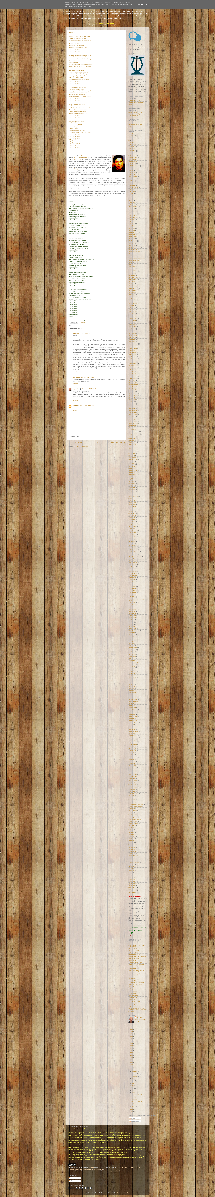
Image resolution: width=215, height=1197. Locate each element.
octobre (134, 1073)
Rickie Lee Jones (133, 701)
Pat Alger (130, 639)
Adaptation (131, 135)
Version (130, 872)
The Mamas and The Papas (135, 804)
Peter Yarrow (131, 664)
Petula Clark (131, 667)
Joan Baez (131, 476)
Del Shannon (131, 275)
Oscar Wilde (131, 632)
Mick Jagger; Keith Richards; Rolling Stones (136, 599)
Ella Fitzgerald (132, 320)
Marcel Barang (132, 993)
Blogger (129, 1192)
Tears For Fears (132, 774)
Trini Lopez (131, 864)
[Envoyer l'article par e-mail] (70, 325)
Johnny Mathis (132, 507)
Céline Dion (131, 230)
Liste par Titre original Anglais (136, 102)
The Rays (131, 812)
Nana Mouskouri (132, 609)
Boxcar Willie (131, 213)
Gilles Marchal (132, 386)
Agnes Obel (131, 138)
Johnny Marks (132, 504)
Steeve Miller (131, 761)
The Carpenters (132, 780)
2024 (131, 1034)
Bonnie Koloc (131, 204)
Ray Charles (131, 684)
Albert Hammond (132, 144)
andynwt (118, 1192)
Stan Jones (131, 755)
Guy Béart (131, 401)
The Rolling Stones (133, 815)
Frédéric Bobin (132, 968)
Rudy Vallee (131, 729)
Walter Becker (132, 881)
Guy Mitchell (131, 404)
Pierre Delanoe (132, 671)
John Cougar (131, 489)
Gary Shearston (132, 367)
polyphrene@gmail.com (116, 1170)
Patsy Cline (131, 641)
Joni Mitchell (131, 511)
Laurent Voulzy (132, 534)
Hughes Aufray (132, 425)
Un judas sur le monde (134, 1006)
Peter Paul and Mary (133, 662)
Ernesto (130, 331)
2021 (131, 1041)
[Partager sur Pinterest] (77, 323)
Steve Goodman (132, 765)
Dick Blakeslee (132, 281)
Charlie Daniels (132, 236)
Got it (148, 4)
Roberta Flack (132, 707)
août (133, 1078)
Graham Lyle (131, 397)
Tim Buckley (131, 825)
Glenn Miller (131, 391)
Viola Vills (131, 877)
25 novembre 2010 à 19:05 (89, 388)
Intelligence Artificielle (134, 434)
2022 (131, 1038)
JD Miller (130, 449)
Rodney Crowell (132, 716)
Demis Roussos (132, 279)
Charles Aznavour (133, 232)
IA (129, 427)
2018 (131, 1048)
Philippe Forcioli (132, 997)
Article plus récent (75, 442)
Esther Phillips (132, 333)
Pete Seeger (131, 660)
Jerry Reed (131, 461)
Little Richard (131, 567)
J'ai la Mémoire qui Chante (135, 974)
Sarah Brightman (132, 735)
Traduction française (133, 862)
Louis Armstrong (132, 573)
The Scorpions (132, 817)
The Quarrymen (132, 810)
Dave (129, 264)
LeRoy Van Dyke (132, 549)
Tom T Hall (131, 840)
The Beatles (131, 778)
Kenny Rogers (132, 524)
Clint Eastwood (132, 253)
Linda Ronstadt (132, 560)
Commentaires (135, 1121)
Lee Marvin (131, 543)
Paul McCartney (132, 647)
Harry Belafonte (132, 414)
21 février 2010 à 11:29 (86, 333)
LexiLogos (131, 989)
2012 (131, 1062)
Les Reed (131, 558)
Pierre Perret (131, 673)
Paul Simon (131, 652)
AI (129, 140)
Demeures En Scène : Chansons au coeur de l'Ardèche (137, 957)
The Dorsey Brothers (134, 787)
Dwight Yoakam (132, 303)
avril (133, 1088)
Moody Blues (131, 602)
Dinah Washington (133, 288)
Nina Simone (131, 626)
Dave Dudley (131, 266)
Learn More (140, 4)
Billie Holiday (131, 185)
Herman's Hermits (133, 423)
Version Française (133, 875)
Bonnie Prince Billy (133, 206)
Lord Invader (131, 569)
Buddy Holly (131, 219)
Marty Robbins (132, 588)
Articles (133, 1118)
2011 (131, 1064)
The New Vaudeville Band (135, 806)
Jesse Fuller (131, 464)
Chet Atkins (131, 243)
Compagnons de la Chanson (136, 258)
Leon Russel (131, 545)
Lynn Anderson (132, 577)
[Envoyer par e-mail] (70, 323)
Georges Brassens (133, 382)
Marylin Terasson (77, 405)
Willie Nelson (131, 890)
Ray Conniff (131, 686)
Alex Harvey (131, 146)
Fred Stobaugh (132, 356)
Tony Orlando (132, 851)
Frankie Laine (132, 354)
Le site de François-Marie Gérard (137, 982)
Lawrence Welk (132, 537)
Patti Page (131, 643)
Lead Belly (131, 539)
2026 (131, 1029)
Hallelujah (73, 32)
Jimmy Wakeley (132, 474)
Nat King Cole (132, 613)
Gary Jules (131, 365)
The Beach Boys (132, 776)
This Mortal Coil (132, 821)
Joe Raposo (131, 483)
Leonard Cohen (132, 547)
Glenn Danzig (132, 389)
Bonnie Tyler (131, 211)
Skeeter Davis (132, 748)
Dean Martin (131, 273)
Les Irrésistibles (132, 554)
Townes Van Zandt (133, 855)
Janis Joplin (131, 446)
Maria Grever (132, 582)
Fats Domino (131, 341)
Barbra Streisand (132, 174)
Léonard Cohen (95, 156)
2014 (131, 1057)
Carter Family (132, 226)
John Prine (131, 498)
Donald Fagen (132, 298)
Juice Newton (132, 515)
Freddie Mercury (132, 359)
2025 (131, 1031)
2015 (131, 1055)
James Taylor (132, 444)
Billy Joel (130, 189)
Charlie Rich (131, 238)
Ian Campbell (132, 429)
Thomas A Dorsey (133, 823)
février (133, 1092)
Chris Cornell (131, 245)
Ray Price (131, 690)
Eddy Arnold (131, 309)
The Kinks (131, 802)
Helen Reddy (131, 416)
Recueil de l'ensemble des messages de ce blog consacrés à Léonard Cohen (137, 113)
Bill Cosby (131, 183)
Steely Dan (131, 759)
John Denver (131, 491)
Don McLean (131, 296)
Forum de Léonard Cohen (135, 962)
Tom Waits (131, 842)
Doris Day (131, 301)
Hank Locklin (131, 408)
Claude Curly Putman (134, 247)
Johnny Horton (132, 502)
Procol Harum (132, 677)
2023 (131, 1036)
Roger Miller (131, 718)
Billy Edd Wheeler (133, 187)
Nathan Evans (132, 615)
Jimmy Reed (131, 472)
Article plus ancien (118, 442)
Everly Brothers (132, 335)
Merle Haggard (132, 592)
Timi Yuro (130, 830)
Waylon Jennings (132, 883)
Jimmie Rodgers (132, 468)
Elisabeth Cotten (132, 318)
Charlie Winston (132, 241)
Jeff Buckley (77, 159)
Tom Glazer (131, 832)
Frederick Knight (132, 363)
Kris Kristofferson (133, 530)
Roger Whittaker (132, 720)
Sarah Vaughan (132, 739)
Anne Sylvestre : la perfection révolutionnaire (136, 945)
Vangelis (130, 868)
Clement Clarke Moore (134, 251)
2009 (131, 1109)
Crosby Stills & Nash (133, 260)
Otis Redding (131, 634)
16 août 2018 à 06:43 (88, 405)
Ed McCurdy (131, 305)
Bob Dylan (131, 193)
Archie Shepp (132, 159)
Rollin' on (134, 1097)
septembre (135, 1076)
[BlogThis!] (72, 323)
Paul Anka (131, 645)
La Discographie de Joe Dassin (136, 976)
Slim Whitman (132, 750)
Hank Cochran (132, 406)
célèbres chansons (84, 156)
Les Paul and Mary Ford (134, 556)
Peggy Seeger (132, 656)
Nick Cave (131, 622)
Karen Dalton (131, 522)
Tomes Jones (132, 845)
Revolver (130, 695)
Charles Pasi (131, 234)
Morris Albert (131, 604)
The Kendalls (131, 800)
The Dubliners (132, 791)
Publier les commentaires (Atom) (84, 446)
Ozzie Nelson (132, 637)
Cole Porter (131, 256)
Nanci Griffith (131, 611)
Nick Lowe (131, 624)
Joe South (131, 485)
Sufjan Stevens (132, 767)
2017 (131, 1050)
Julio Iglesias (131, 517)
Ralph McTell (131, 679)
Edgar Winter (131, 313)
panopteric (76, 377)
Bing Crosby (131, 191)
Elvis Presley (131, 324)
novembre (134, 1071)
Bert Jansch (131, 181)
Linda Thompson (132, 562)
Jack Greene (131, 438)
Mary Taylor (131, 590)
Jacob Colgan (132, 442)
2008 (131, 1111)
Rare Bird (131, 682)
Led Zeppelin (131, 541)
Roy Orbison (131, 727)
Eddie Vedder (132, 307)
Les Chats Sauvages (133, 551)
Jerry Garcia (131, 455)
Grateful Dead (132, 399)
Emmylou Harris (132, 326)
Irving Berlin (131, 436)
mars (133, 1090)
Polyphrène (76, 388)
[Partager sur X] (73, 323)
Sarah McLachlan (133, 737)
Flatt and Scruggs (133, 344)
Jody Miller (131, 479)
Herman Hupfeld (132, 421)
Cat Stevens (131, 228)
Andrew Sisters (132, 148)
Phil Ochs (131, 669)
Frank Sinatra (132, 352)
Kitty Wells (131, 528)
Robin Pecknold (132, 712)
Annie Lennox (132, 155)
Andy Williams (132, 151)
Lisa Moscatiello (132, 564)
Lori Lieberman (132, 571)
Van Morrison (132, 866)
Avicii (129, 168)
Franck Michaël (132, 348)
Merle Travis (131, 594)
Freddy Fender (132, 361)
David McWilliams (133, 271)
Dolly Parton (131, 292)
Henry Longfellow (133, 419)
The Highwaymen (133, 793)
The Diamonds (132, 785)
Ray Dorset (131, 688)
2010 (131, 1067)
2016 (131, 1052)
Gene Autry (131, 369)
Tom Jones (131, 834)
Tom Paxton (131, 836)
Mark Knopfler (132, 586)
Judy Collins (131, 513)
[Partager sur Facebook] (75, 323)
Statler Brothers (132, 757)
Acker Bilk (131, 133)
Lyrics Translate (132, 991)
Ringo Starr (131, 703)
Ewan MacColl (132, 337)
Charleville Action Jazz (134, 954)
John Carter (131, 487)
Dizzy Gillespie (132, 290)
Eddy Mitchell (132, 311)
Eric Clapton (131, 329)
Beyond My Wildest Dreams (139, 1094)
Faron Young (131, 339)
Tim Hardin (131, 827)
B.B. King (130, 170)
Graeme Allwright (74, 169)
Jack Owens (131, 440)
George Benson (132, 378)
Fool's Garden (132, 346)
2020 (131, 1043)
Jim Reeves (131, 466)
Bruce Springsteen (133, 217)
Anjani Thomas (132, 153)
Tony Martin (131, 849)
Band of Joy (131, 172)
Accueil (96, 442)
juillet (133, 1080)
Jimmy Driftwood (132, 470)
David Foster (131, 268)
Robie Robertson (132, 710)
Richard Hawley (132, 699)
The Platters (131, 808)
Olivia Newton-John (133, 630)
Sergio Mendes (132, 742)
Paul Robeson (132, 649)
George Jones (132, 380)
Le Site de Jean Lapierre (135, 984)
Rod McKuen (131, 714)
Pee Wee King (132, 654)
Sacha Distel (131, 733)
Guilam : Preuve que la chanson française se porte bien (137, 971)
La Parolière (76, 333)
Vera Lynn (131, 870)
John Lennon (131, 494)
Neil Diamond (132, 617)
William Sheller (132, 888)
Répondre (75, 372)
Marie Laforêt (132, 584)
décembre (134, 1069)
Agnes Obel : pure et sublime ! (136, 943)
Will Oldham (131, 885)
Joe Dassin (131, 481)
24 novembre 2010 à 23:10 (86, 377)
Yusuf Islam (131, 892)
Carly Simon (131, 223)
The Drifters (131, 789)
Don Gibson (131, 294)
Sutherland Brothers (133, 770)
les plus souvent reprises (80, 157)
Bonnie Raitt (131, 208)
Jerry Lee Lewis (132, 459)
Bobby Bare (131, 202)
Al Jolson (130, 142)
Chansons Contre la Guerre (135, 948)
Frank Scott (131, 350)
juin (133, 1083)
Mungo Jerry (131, 607)
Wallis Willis (131, 879)
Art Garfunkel (132, 163)
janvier (134, 1106)
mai (133, 1085)
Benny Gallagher (132, 176)
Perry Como (131, 658)
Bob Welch (131, 198)
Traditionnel (131, 857)
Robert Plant (131, 705)
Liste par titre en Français (135, 100)
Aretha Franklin (132, 161)
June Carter (131, 519)
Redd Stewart (132, 692)
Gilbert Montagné (133, 384)
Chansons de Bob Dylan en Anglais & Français (135, 951)
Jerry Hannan (132, 457)
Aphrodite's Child (132, 157)
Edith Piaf (131, 316)
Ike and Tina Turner (133, 431)
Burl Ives (130, 221)
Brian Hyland (131, 215)
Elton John (131, 322)
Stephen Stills (132, 763)
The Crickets (131, 782)
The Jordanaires (132, 797)
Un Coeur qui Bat (133, 1004)
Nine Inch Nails (132, 628)
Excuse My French (133, 960)
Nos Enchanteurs (133, 995)
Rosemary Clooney (133, 722)
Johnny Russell (132, 509)
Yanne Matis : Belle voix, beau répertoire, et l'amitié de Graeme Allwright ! (137, 1009)
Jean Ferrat (131, 451)
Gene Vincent (132, 373)
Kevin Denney (132, 526)
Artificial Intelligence (133, 166)
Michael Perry (132, 597)
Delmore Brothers (133, 277)
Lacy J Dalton (132, 532)
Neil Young (131, 619)
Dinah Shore (131, 286)
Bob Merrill (131, 196)
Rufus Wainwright (133, 731)
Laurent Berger (132, 980)
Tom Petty (131, 838)
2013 (131, 1060)
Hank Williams (132, 412)
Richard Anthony (132, 697)
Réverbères (131, 999)
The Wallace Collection (134, 819)
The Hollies (131, 795)
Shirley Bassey (132, 746)
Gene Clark (131, 371)
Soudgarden (131, 752)
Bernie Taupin (132, 178)
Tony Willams (131, 853)
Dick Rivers (131, 283)
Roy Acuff (131, 725)
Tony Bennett (131, 847)
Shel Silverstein (132, 744)
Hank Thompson (132, 410)
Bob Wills (130, 200)
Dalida (130, 262)
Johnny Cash (131, 500)
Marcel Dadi (131, 579)
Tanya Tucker (132, 772)
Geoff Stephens (132, 376)
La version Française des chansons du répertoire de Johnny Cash (135, 124)
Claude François (132, 249)
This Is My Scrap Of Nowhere (136, 1001)
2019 (131, 1045)
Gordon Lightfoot (132, 393)
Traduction (131, 860)
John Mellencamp (133, 496)
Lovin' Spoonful (132, 575)
